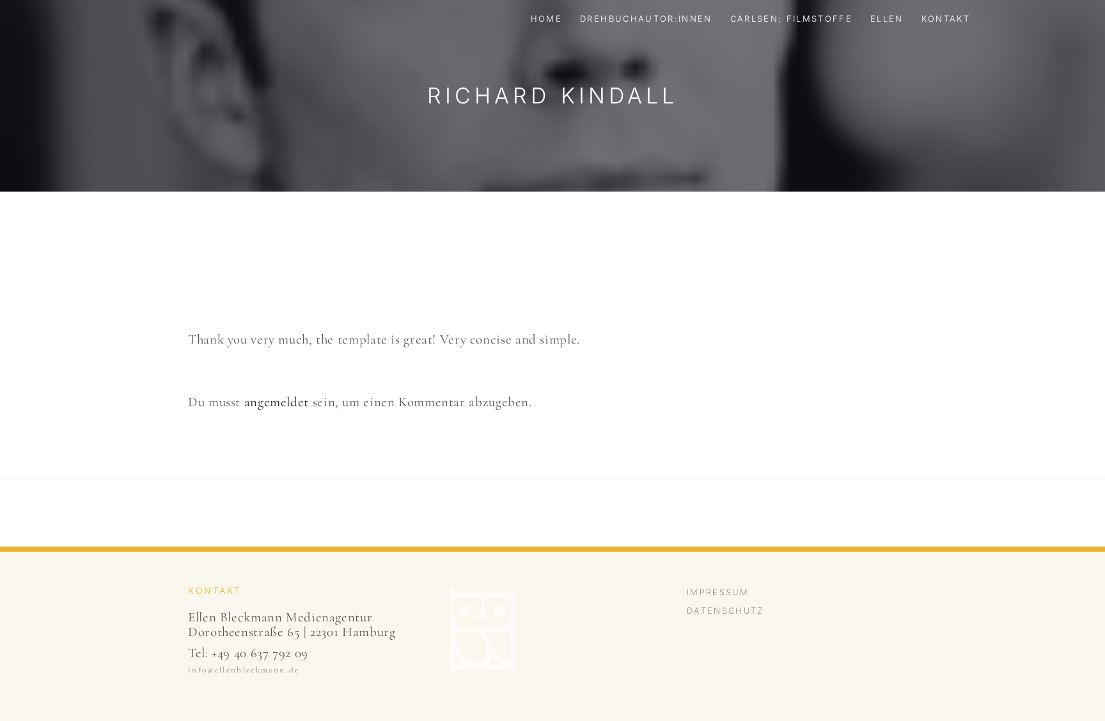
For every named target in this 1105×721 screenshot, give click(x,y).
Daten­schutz (725, 610)
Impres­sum (718, 592)
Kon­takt (945, 18)
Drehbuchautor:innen (646, 18)
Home (546, 18)
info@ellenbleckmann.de (243, 670)
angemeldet (276, 402)
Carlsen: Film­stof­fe (791, 18)
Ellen (887, 18)
